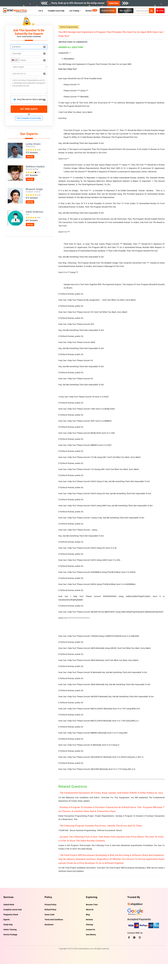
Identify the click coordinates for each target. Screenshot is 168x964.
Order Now (113, 3)
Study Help (8, 924)
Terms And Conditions (54, 920)
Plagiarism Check (10, 915)
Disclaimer (49, 924)
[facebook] (129, 937)
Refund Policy (50, 910)
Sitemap (89, 924)
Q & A (41, 11)
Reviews (89, 11)
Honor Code (49, 915)
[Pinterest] (134, 937)
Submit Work (108, 10)
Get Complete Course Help (29, 118)
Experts (6, 920)
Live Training (74, 11)
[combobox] (15, 60)
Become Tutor (92, 905)
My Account (126, 10)
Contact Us (90, 929)
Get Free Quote (29, 109)
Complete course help (56, 11)
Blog (88, 915)
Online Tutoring (10, 929)
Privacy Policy (50, 905)
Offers (161, 11)
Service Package (10, 934)
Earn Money (91, 934)
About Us (89, 910)
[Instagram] (140, 937)
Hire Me (30, 157)
